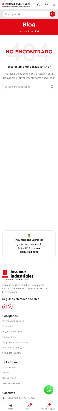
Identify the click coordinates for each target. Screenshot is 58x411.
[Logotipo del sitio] (16, 4)
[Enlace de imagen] (17, 274)
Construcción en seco (13, 320)
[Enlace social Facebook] (4, 306)
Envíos (5, 372)
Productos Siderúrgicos (14, 347)
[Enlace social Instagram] (10, 306)
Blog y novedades (11, 383)
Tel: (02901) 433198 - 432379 (20, 397)
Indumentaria (9, 336)
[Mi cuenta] (38, 5)
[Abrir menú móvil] (54, 5)
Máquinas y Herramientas (15, 342)
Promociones (9, 367)
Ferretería (7, 326)
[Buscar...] (52, 14)
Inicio (22, 31)
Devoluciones (9, 377)
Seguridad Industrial (12, 352)
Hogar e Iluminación (12, 331)
